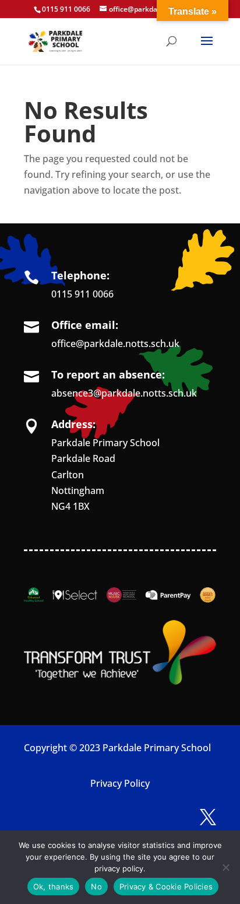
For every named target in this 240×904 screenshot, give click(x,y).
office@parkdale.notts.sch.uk (115, 343)
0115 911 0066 (82, 294)
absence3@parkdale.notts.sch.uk (124, 393)
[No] (225, 867)
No (96, 886)
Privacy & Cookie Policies (166, 886)
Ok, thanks (53, 886)
